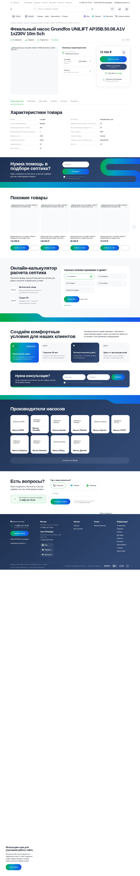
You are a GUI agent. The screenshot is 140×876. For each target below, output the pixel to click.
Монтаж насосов (100, 525)
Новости (61, 2)
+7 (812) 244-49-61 (46, 540)
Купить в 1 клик (19, 248)
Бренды (40, 16)
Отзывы (65, 16)
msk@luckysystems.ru (122, 2)
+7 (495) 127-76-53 (85, 2)
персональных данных (74, 178)
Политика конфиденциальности (75, 566)
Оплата (45, 2)
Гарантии (37, 2)
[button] (134, 227)
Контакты (69, 2)
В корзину (35, 247)
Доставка (52, 2)
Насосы (26, 23)
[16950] (124, 52)
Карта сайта (121, 551)
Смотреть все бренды (70, 460)
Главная (13, 23)
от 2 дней (118, 73)
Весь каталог (78, 529)
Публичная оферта (94, 566)
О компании (28, 2)
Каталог (20, 23)
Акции (47, 16)
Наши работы (55, 16)
